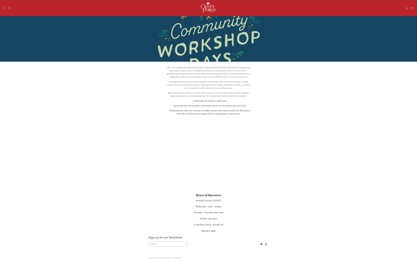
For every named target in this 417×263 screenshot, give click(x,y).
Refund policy (178, 258)
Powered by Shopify (166, 258)
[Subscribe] (185, 243)
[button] (4, 8)
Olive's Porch (157, 258)
